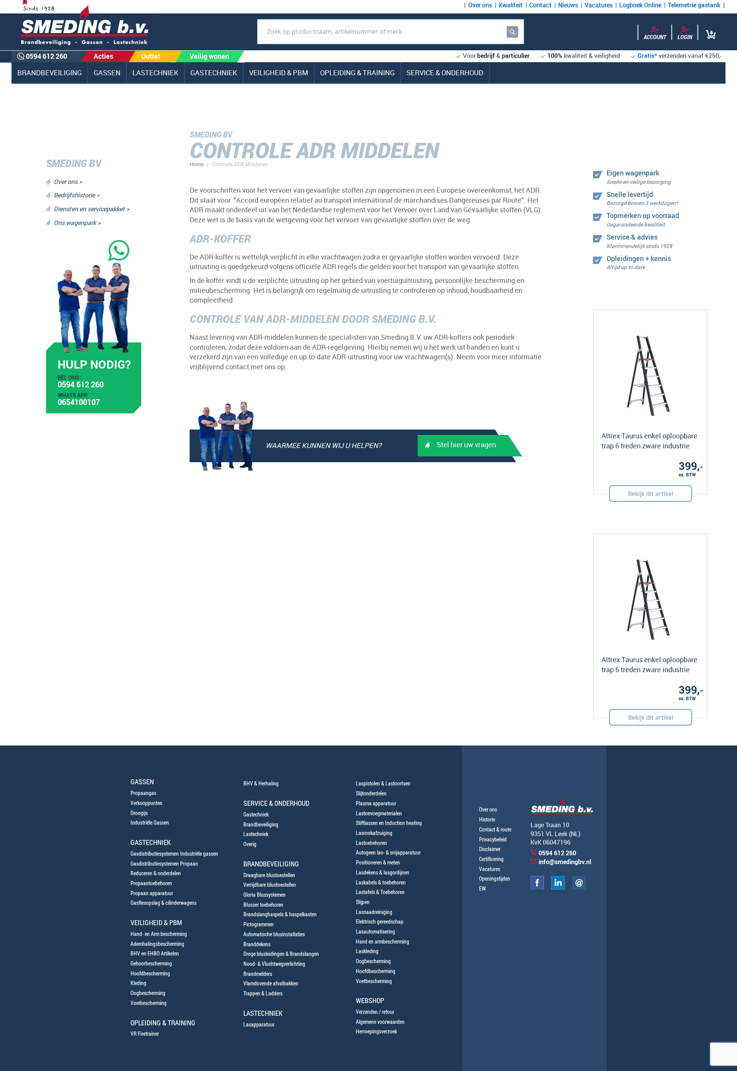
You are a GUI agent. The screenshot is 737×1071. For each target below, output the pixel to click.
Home (197, 164)
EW (482, 888)
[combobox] (390, 31)
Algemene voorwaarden (380, 1021)
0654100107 (79, 403)
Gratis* (647, 55)
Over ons (480, 5)
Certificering (491, 859)
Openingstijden (494, 878)
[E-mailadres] (579, 887)
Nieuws (568, 5)
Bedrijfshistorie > (76, 195)
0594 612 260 (81, 385)
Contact (540, 5)
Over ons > (68, 181)
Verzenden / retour (375, 1011)
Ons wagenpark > (77, 222)
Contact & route (495, 829)
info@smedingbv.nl (565, 862)
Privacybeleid (493, 839)
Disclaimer (490, 849)
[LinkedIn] (558, 887)
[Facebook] (537, 887)
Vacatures (599, 5)
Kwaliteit (511, 5)
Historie (487, 819)
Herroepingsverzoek (376, 1031)
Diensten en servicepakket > (91, 209)
